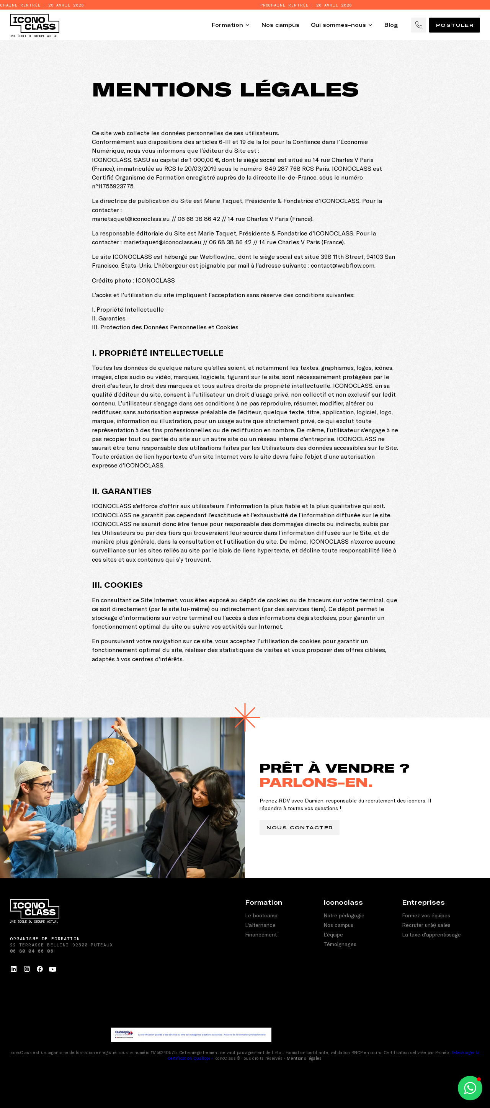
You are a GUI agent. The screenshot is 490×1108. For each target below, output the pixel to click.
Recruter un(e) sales (426, 925)
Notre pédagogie (343, 915)
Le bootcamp (261, 915)
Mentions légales (304, 1058)
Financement (261, 934)
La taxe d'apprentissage (431, 934)
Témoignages (339, 944)
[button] (470, 1088)
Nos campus (338, 925)
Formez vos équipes (426, 915)
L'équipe (333, 934)
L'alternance (260, 925)
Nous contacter (299, 827)
